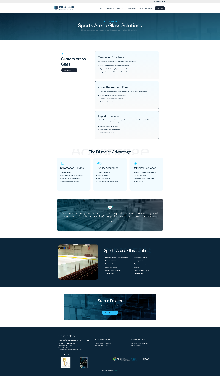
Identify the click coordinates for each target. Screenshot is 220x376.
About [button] (101, 8)
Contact (160, 8)
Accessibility (116, 370)
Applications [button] (110, 8)
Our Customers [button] (131, 8)
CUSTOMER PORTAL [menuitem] (159, 1)
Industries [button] (120, 8)
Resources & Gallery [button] (145, 8)
